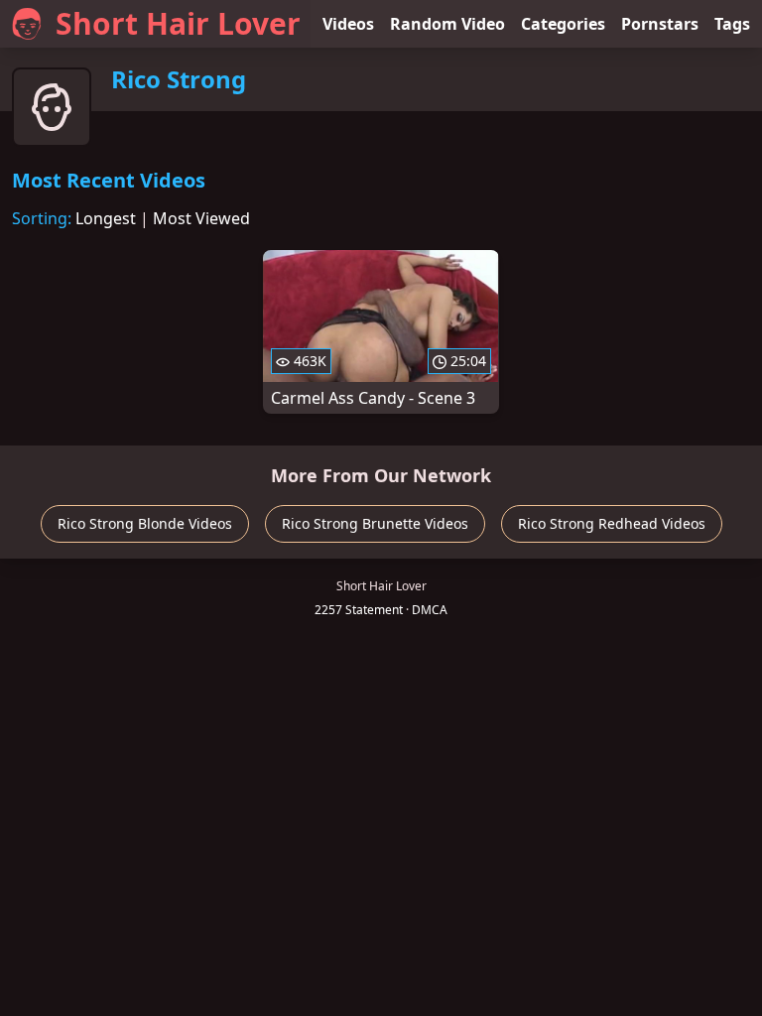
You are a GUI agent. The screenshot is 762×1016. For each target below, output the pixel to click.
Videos (348, 24)
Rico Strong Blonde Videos (145, 523)
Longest (105, 218)
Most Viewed (201, 218)
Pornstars (659, 24)
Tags (732, 24)
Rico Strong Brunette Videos (375, 523)
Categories (563, 24)
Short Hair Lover (178, 23)
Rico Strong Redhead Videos (611, 523)
